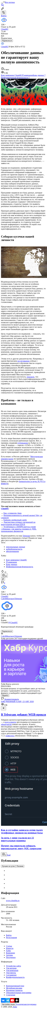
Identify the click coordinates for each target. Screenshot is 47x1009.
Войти (9, 935)
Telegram (26, 536)
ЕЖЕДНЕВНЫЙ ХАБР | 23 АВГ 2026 (17, 701)
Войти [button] (4, 16)
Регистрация (11, 937)
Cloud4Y (5, 509)
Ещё (9, 855)
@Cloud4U (13, 622)
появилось (10, 736)
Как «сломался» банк (13, 513)
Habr (15, 1007)
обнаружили (6, 724)
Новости (9, 948)
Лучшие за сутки (8, 866)
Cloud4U (4, 47)
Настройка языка (8, 1004)
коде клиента (10, 722)
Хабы (8, 951)
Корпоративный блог (15, 986)
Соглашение (11, 975)
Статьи (9, 946)
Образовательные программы (18, 993)
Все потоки (10, 2)
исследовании (23, 361)
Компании (10, 953)
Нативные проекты (14, 990)
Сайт (3, 599)
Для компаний (12, 970)
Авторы (9, 955)
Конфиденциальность (15, 977)
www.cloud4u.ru (12, 900)
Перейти (5, 696)
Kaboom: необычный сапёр (15, 520)
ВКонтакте (10, 599)
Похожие (20, 866)
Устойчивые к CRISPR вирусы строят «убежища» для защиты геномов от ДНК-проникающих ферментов (19, 529)
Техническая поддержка (26, 1004)
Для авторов (11, 968)
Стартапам (10, 995)
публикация (22, 443)
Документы (11, 973)
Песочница (11, 957)
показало (30, 377)
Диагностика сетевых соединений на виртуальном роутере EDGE (18, 523)
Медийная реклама (14, 988)
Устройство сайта (13, 966)
